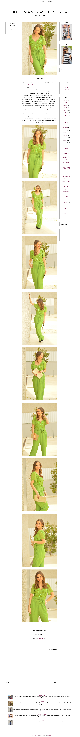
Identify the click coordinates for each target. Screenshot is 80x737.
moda (66, 87)
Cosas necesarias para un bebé (66, 168)
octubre (66, 125)
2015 (65, 211)
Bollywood (66, 189)
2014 (65, 213)
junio (65, 135)
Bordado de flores (66, 183)
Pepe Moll (66, 196)
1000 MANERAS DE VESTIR (40, 12)
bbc (66, 85)
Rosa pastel (66, 151)
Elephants (66, 186)
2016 (65, 208)
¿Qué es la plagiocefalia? (66, 157)
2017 (65, 206)
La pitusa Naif (66, 162)
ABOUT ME (36, 1)
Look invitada (66, 165)
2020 (65, 112)
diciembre (65, 119)
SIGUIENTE (7, 682)
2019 (65, 115)
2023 (65, 105)
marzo (65, 142)
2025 (65, 100)
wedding (67, 92)
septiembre (65, 127)
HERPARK (49, 735)
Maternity (66, 194)
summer (67, 89)
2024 (65, 102)
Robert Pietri (42, 708)
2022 (65, 107)
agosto (65, 130)
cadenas (42, 701)
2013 (65, 216)
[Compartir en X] (11, 32)
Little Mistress (66, 153)
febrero (65, 200)
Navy (66, 171)
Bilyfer (41, 638)
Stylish (66, 159)
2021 (65, 110)
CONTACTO (50, 1)
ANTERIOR (55, 682)
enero (65, 202)
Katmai (66, 173)
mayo (65, 137)
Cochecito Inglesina (42, 714)
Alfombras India (66, 181)
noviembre (65, 122)
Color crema (66, 178)
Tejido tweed (66, 191)
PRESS (43, 1)
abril (65, 140)
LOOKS (29, 1)
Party (42, 720)
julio (65, 132)
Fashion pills (42, 695)
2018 (65, 118)
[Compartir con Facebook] (9, 32)
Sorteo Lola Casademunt (66, 145)
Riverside (30, 85)
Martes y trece (66, 176)
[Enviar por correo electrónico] (16, 32)
